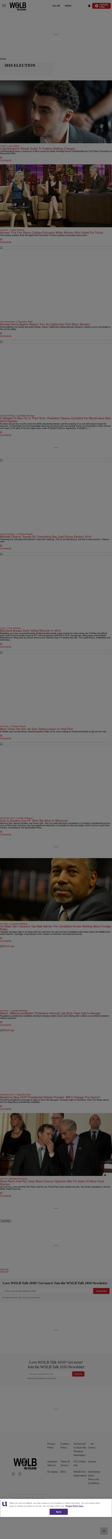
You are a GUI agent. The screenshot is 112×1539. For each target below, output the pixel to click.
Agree (58, 1511)
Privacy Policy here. (74, 1505)
